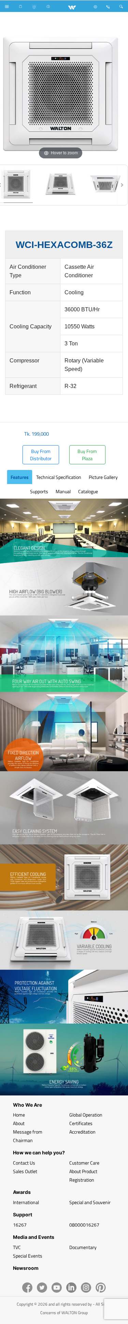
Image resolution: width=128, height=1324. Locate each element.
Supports (39, 491)
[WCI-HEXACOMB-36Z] (60, 185)
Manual (63, 491)
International (26, 1202)
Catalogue (88, 491)
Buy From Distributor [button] (41, 455)
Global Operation (85, 1114)
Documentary (83, 1247)
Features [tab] (20, 477)
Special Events (27, 1255)
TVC (17, 1247)
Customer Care (84, 1162)
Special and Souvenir (90, 1202)
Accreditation (82, 1131)
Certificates (81, 1123)
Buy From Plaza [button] (87, 455)
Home (19, 1114)
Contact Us (24, 1162)
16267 (20, 1224)
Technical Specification (58, 477)
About (19, 1123)
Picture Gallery (103, 477)
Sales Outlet (25, 1171)
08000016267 (84, 1224)
